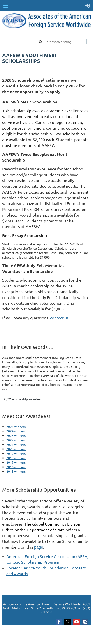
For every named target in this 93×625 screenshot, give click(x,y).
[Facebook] (59, 622)
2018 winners (16, 458)
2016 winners (16, 467)
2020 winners (16, 449)
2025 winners (16, 427)
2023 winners (16, 435)
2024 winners (16, 431)
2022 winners (16, 440)
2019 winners (16, 453)
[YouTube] (76, 622)
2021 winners (16, 444)
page (38, 547)
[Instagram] (85, 622)
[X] (67, 622)
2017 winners (16, 462)
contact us (59, 317)
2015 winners (16, 471)
